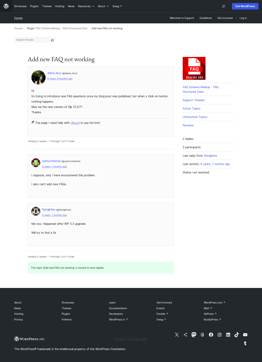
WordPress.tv (118, 319)
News (17, 308)
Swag (161, 319)
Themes (66, 308)
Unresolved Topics (195, 117)
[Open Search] (223, 6)
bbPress (210, 313)
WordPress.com (214, 302)
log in (75, 123)
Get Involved (164, 302)
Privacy (18, 319)
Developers (116, 313)
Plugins (66, 313)
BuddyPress (212, 319)
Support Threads (194, 100)
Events (160, 308)
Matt (208, 308)
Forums (18, 17)
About (17, 302)
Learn (112, 302)
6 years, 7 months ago (54, 166)
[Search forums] (52, 40)
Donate (162, 313)
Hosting (18, 313)
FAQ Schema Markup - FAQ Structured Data (61, 28)
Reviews (188, 125)
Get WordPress (245, 6)
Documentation (118, 308)
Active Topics (192, 108)
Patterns (67, 319)
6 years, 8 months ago (60, 78)
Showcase (68, 302)
